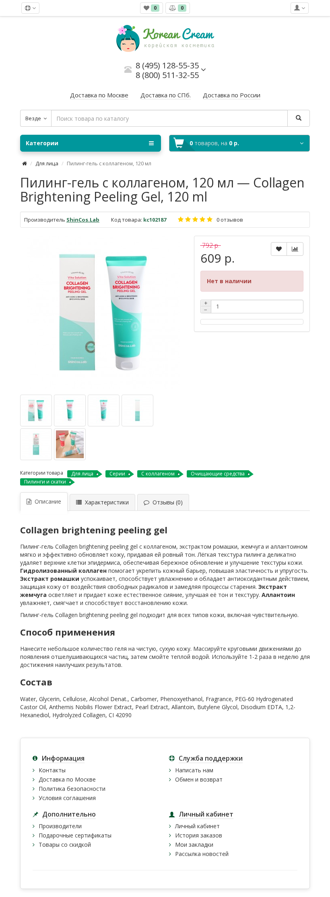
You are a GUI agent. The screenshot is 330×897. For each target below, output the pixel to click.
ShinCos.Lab (82, 219)
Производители (60, 826)
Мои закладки (194, 844)
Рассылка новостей (202, 854)
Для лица (46, 163)
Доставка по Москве (67, 779)
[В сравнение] (295, 249)
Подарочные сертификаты (75, 835)
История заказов (198, 835)
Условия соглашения (67, 798)
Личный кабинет (197, 826)
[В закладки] (279, 249)
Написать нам (194, 770)
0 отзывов (230, 219)
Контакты (52, 770)
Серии (117, 473)
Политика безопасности (72, 788)
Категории (42, 143)
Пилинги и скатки (45, 481)
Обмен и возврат (199, 779)
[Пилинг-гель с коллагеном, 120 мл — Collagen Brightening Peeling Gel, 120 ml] (103, 312)
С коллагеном (158, 473)
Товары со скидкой (65, 844)
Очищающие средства (218, 473)
